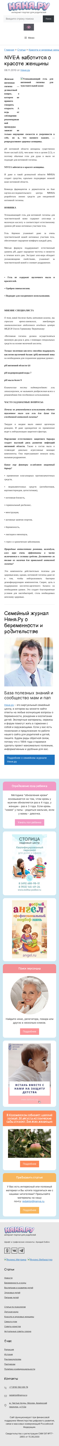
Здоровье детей (12, 1292)
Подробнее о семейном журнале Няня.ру (27, 759)
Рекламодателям (12, 1359)
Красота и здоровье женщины (19, 1316)
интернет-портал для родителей (20, 1235)
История (8, 1354)
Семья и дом (10, 1321)
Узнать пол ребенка (29, 822)
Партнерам (9, 1364)
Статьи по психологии (15, 1307)
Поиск (48, 19)
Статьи (9, 1269)
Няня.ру (9, 705)
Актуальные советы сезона (17, 1331)
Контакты (11, 1378)
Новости (8, 1278)
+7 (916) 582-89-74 (18, 1387)
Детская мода (11, 1311)
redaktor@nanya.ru (33, 1201)
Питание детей (11, 1297)
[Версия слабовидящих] (29, 27)
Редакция (9, 1349)
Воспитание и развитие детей (18, 1287)
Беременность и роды (15, 1283)
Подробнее (29, 1031)
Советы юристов (12, 1326)
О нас (8, 1341)
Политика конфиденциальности (19, 1369)
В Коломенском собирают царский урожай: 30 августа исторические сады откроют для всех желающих (30, 1118)
